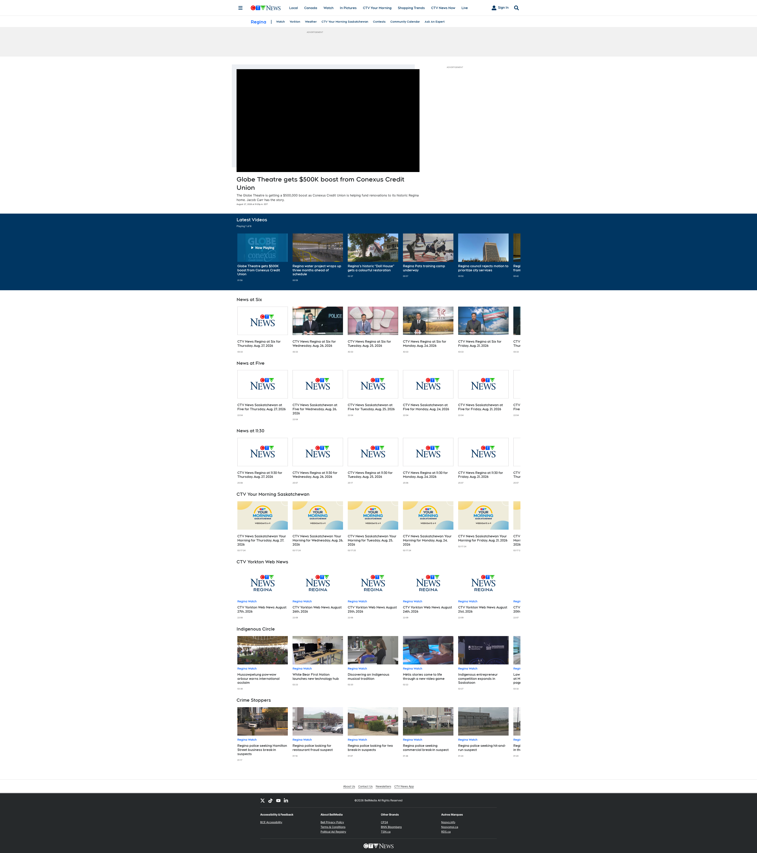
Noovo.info (448, 822)
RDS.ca (446, 831)
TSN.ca (386, 831)
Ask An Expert (435, 21)
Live (464, 8)
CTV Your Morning (377, 8)
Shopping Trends (411, 8)
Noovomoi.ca (449, 827)
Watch (328, 8)
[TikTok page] (270, 800)
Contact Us (365, 786)
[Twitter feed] (262, 800)
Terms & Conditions (333, 827)
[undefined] (262, 257)
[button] (512, 257)
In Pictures (348, 8)
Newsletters (383, 786)
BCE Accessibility (271, 822)
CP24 (384, 822)
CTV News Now (443, 8)
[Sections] (240, 8)
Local (293, 8)
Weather (311, 21)
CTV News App (404, 786)
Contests (379, 21)
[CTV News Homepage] (266, 8)
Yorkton (295, 21)
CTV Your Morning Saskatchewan (345, 21)
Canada (310, 8)
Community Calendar (405, 21)
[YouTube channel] (278, 800)
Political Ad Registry (333, 831)
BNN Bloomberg (391, 827)
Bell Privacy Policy (332, 822)
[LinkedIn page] (286, 800)
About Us (349, 786)
